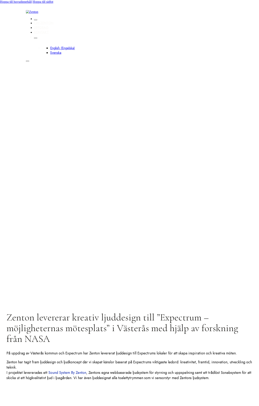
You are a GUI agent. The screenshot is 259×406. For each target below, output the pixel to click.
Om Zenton (43, 23)
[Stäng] (35, 19)
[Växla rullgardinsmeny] (35, 38)
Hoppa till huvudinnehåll (16, 1)
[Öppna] (27, 61)
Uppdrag (41, 27)
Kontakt (41, 32)
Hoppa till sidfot (43, 1)
